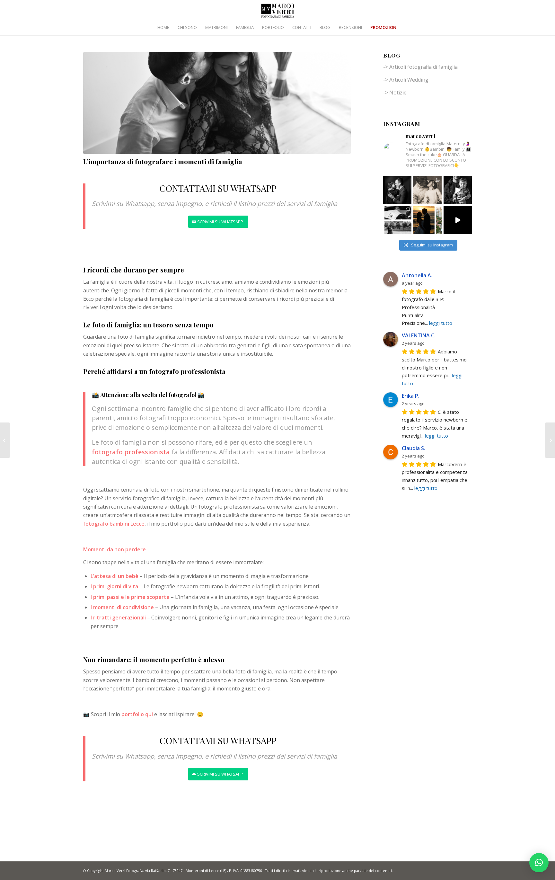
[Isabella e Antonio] (5, 440)
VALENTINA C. (419, 335)
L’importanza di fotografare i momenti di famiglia (162, 161)
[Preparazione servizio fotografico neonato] (550, 440)
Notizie (398, 92)
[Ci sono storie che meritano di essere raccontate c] (427, 220)
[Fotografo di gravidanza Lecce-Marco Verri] (217, 103)
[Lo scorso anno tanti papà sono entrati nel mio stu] (458, 190)
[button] (539, 862)
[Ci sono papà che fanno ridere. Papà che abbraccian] (427, 190)
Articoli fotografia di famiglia (423, 66)
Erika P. (410, 395)
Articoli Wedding (408, 79)
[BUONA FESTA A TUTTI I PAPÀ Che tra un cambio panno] (397, 190)
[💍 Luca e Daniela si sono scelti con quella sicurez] (458, 220)
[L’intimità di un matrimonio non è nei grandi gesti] (397, 220)
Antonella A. (417, 275)
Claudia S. (413, 448)
